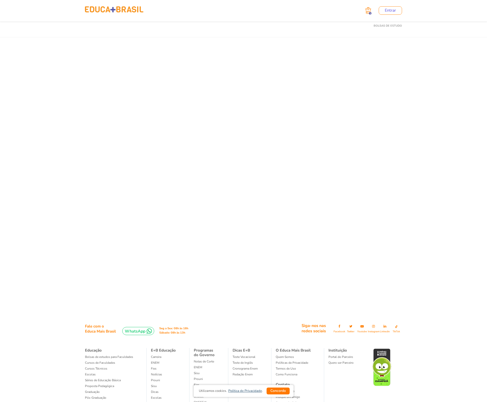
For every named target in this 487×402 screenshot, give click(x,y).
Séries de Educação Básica (103, 380)
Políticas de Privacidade (292, 363)
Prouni (155, 380)
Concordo (278, 390)
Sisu (197, 373)
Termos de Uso (286, 369)
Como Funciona (286, 374)
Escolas (90, 374)
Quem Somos (285, 357)
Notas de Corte (204, 361)
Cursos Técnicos (96, 369)
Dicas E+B (241, 350)
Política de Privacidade (245, 391)
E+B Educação (163, 350)
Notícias (156, 374)
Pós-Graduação (95, 398)
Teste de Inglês (243, 363)
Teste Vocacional (244, 357)
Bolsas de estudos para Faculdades (109, 357)
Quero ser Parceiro (341, 363)
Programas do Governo (204, 352)
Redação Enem (243, 374)
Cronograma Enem (245, 369)
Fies (153, 369)
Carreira (156, 357)
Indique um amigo (288, 397)
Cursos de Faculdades (100, 363)
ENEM (155, 363)
